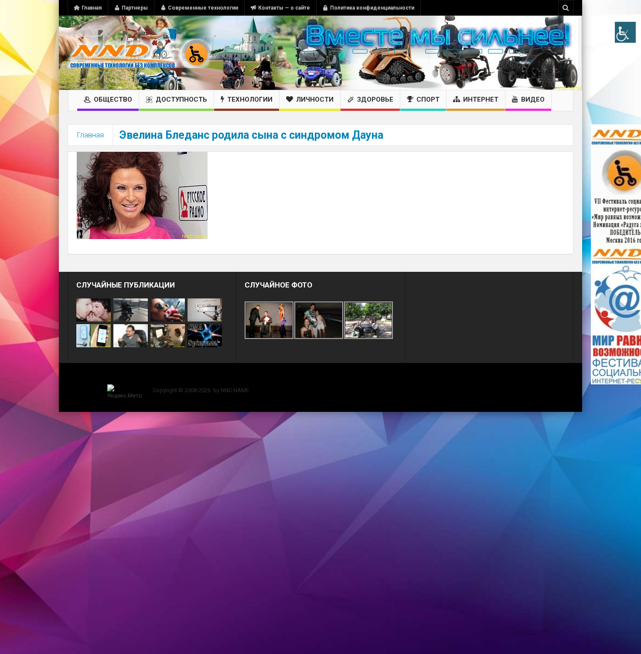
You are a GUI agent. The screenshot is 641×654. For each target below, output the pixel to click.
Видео (533, 99)
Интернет (480, 99)
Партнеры (135, 8)
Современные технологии (203, 8)
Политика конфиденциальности (372, 8)
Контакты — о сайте (284, 8)
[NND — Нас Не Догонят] (139, 52)
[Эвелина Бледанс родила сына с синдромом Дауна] (142, 195)
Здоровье (375, 99)
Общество (113, 99)
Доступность (181, 99)
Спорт (428, 99)
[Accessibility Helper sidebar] (625, 32)
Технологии (250, 99)
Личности (315, 99)
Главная (92, 8)
